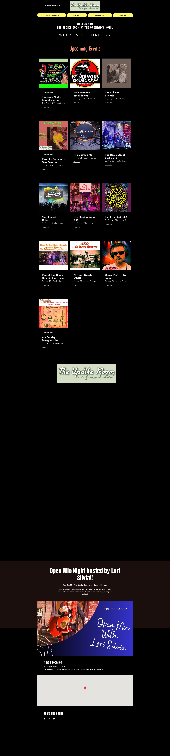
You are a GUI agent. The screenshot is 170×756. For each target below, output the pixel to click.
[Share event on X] (49, 718)
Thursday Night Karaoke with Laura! (51, 98)
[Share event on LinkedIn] (54, 718)
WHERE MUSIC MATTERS (84, 35)
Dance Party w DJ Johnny (116, 276)
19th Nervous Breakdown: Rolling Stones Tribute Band (82, 94)
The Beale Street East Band (115, 156)
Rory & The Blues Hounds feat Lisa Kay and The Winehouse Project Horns (53, 276)
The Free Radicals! (116, 217)
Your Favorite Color (50, 219)
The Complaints (82, 154)
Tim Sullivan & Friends (113, 94)
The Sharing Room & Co (84, 219)
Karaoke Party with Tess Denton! (53, 161)
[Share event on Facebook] (44, 718)
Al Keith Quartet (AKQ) (83, 276)
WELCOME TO (85, 24)
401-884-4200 (53, 5)
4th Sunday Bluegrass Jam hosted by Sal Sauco (50, 339)
